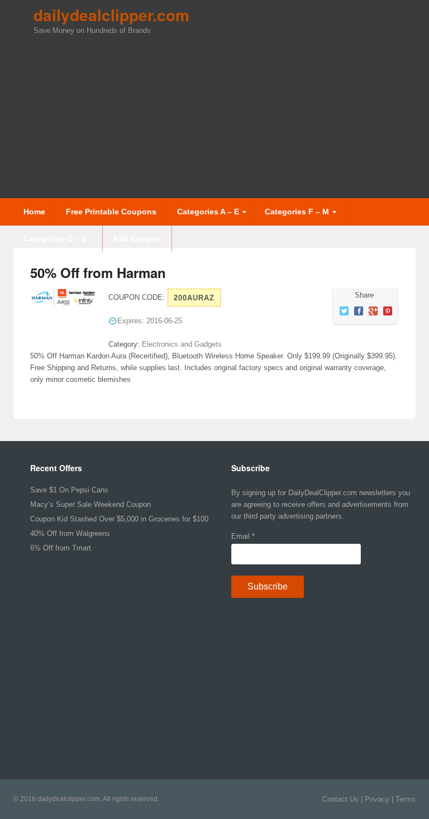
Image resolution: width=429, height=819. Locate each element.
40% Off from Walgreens (70, 533)
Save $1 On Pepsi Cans (69, 490)
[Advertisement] (231, 114)
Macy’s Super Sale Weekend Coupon (90, 504)
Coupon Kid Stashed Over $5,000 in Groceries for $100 (119, 519)
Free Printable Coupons (111, 211)
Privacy (377, 799)
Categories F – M (292, 216)
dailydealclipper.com (111, 14)
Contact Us (340, 799)
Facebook (358, 310)
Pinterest (387, 310)
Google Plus (373, 310)
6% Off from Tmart (60, 548)
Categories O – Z (50, 243)
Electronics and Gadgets (182, 344)
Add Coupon (137, 238)
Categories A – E (203, 216)
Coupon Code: (136, 297)
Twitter (344, 310)
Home (34, 211)
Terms (405, 799)
